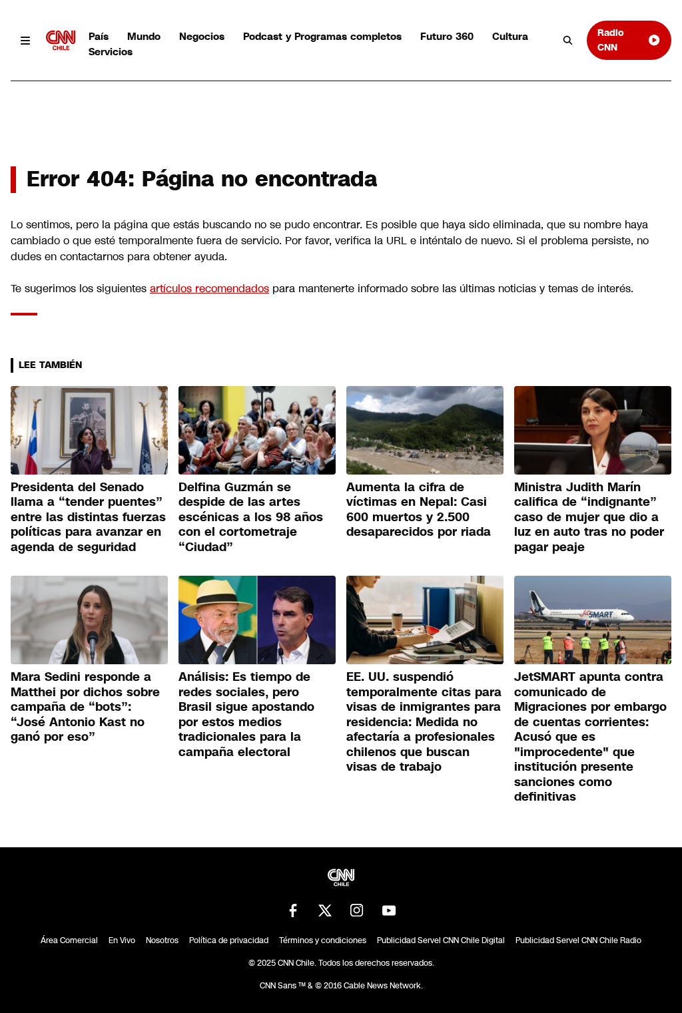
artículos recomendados (209, 288)
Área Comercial (69, 940)
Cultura (510, 36)
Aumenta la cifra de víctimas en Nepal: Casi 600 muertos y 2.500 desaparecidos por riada (418, 510)
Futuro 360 (447, 36)
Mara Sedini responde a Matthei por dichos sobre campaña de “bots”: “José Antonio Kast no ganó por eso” (85, 706)
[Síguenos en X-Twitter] (325, 910)
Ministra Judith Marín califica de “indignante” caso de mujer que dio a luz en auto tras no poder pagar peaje (589, 517)
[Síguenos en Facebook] (293, 910)
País (99, 36)
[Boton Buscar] (568, 41)
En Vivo (122, 940)
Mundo (144, 36)
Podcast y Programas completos (322, 36)
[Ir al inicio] (60, 40)
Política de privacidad (228, 940)
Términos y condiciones (322, 940)
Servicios (111, 52)
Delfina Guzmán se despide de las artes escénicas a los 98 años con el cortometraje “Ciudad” (250, 517)
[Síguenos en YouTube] (389, 910)
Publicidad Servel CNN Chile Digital (441, 940)
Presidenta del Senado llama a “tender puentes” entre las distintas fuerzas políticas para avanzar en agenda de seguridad (88, 517)
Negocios (201, 36)
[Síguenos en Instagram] (357, 910)
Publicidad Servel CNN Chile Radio (578, 940)
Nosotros (162, 940)
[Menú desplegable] (26, 40)
